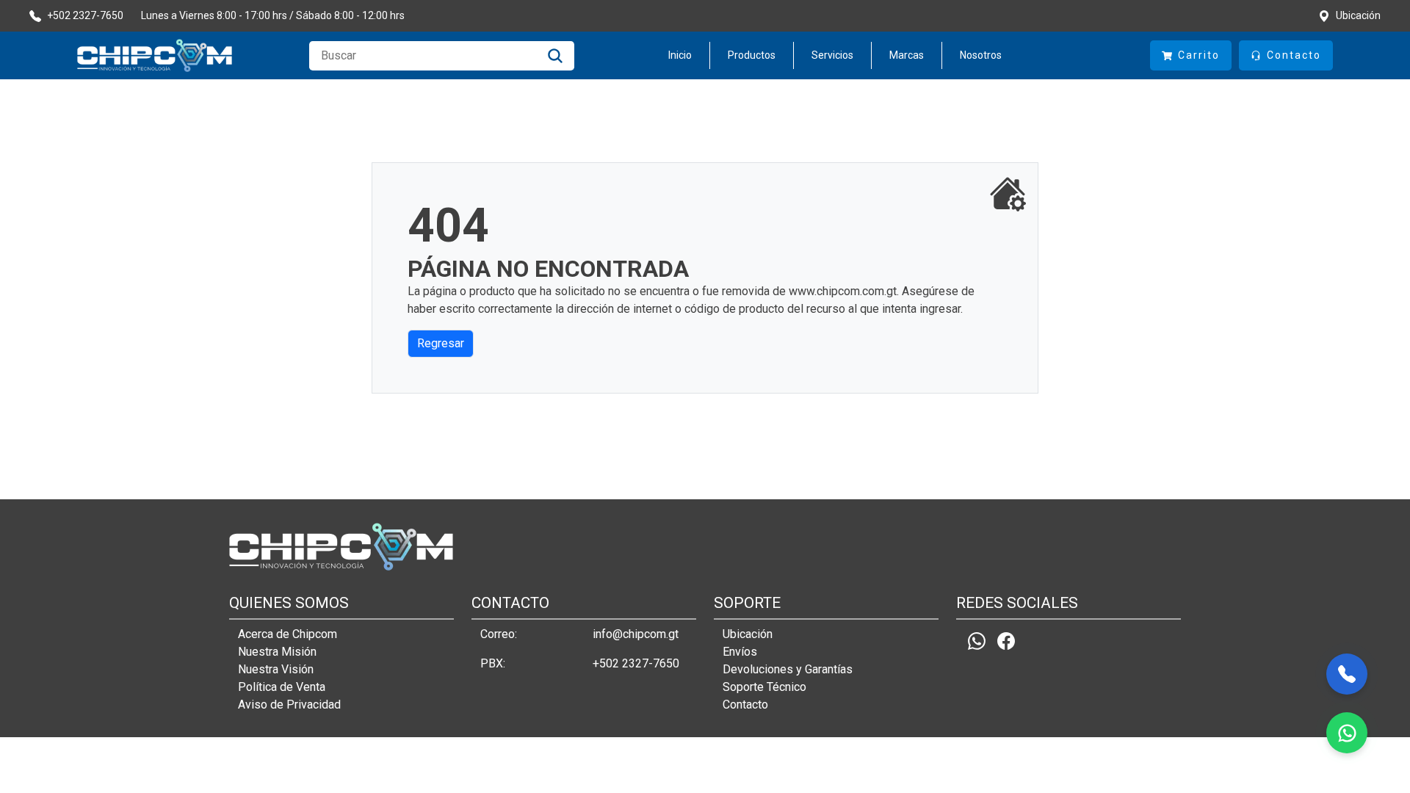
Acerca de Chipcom (287, 634)
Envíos (740, 652)
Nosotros (981, 55)
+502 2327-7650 (636, 663)
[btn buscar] (555, 55)
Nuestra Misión (277, 652)
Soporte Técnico (764, 687)
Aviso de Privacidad (289, 704)
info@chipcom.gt (636, 634)
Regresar (440, 343)
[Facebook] (1006, 640)
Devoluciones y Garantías (788, 669)
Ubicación (748, 634)
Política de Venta (281, 687)
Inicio (680, 55)
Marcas (906, 55)
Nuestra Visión (276, 669)
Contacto (745, 704)
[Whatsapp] (977, 640)
